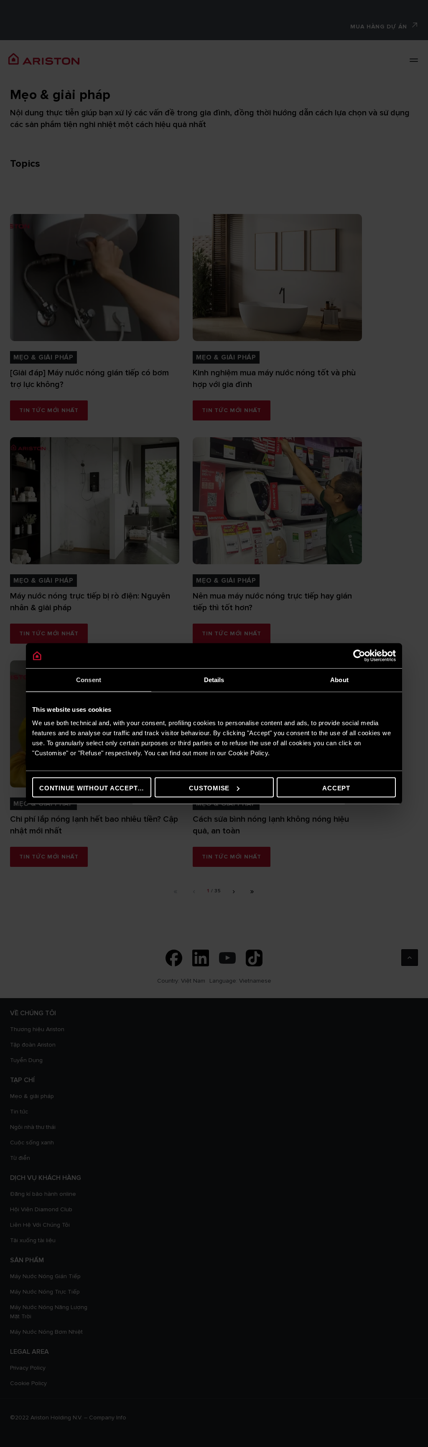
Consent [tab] (88, 679)
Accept (336, 787)
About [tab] (339, 679)
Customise (209, 787)
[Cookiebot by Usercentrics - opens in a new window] (359, 656)
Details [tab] (214, 679)
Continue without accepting (94, 787)
